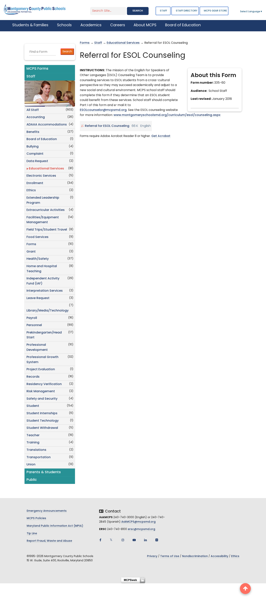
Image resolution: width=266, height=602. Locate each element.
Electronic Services (41, 175)
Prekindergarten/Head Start (44, 335)
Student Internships (41, 413)
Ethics (31, 190)
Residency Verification (44, 384)
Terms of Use (169, 556)
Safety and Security (41, 398)
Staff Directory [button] (186, 11)
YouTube (134, 539)
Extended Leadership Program (42, 200)
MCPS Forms (37, 68)
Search (137, 11)
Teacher (33, 435)
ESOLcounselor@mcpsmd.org (103, 110)
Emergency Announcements (47, 511)
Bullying (32, 146)
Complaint (34, 153)
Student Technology (42, 420)
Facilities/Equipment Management (42, 220)
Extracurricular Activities (45, 210)
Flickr (156, 539)
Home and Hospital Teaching (41, 269)
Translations (36, 450)
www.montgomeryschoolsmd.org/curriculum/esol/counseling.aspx (167, 115)
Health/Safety (37, 259)
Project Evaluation (40, 369)
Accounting (35, 117)
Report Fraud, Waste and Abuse (49, 541)
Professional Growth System (42, 360)
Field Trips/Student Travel (46, 229)
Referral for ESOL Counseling (107, 126)
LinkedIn (145, 539)
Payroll (31, 318)
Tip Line (32, 533)
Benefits (32, 132)
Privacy (152, 556)
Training (32, 442)
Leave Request (37, 298)
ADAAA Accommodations (46, 124)
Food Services (37, 237)
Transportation (38, 457)
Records (33, 376)
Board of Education (41, 139)
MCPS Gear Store (215, 11)
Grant (31, 251)
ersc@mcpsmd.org (141, 529)
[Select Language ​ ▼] (262, 12)
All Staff (32, 110)
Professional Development (37, 347)
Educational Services (46, 168)
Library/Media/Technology (47, 310)
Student (32, 406)
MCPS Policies (36, 518)
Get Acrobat (160, 136)
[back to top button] (245, 588)
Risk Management (40, 391)
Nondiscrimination (195, 556)
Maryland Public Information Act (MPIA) (55, 526)
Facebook (100, 539)
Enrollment (34, 183)
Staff (163, 11)
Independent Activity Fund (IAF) (42, 281)
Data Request (37, 161)
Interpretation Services (44, 290)
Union (30, 464)
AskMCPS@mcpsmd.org (138, 521)
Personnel (34, 325)
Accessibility (219, 556)
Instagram (122, 539)
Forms (31, 244)
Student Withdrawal (42, 428)
